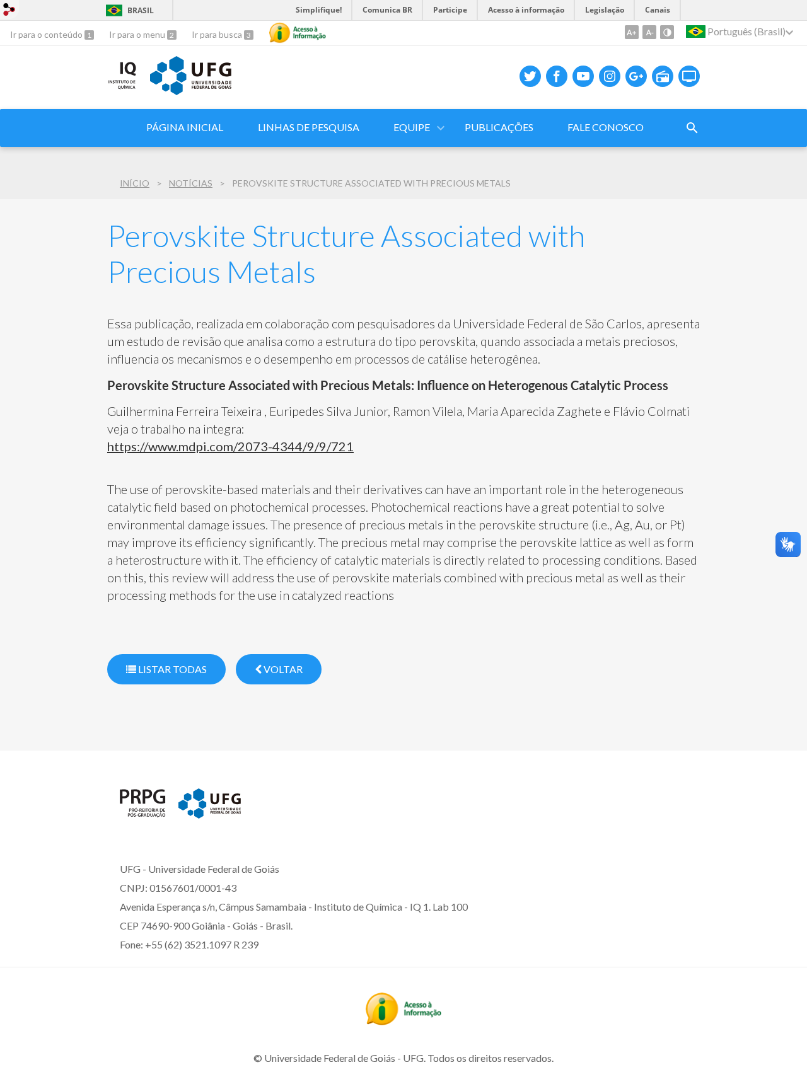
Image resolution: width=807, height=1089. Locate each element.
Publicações (499, 127)
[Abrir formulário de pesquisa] (692, 127)
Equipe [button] (411, 127)
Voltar (282, 669)
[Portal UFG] (190, 91)
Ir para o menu (138, 34)
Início (134, 183)
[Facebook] (556, 76)
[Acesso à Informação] (297, 32)
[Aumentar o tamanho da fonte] (632, 32)
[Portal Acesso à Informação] (403, 1021)
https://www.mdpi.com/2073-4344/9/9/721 (230, 446)
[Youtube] (583, 76)
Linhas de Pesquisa (308, 127)
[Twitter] (530, 76)
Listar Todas (171, 669)
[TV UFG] (689, 76)
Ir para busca (218, 34)
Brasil (140, 10)
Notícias (190, 183)
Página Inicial (184, 127)
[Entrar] (9, 11)
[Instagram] (609, 76)
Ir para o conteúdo (47, 34)
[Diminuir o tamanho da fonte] (649, 32)
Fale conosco (605, 127)
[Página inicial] (143, 814)
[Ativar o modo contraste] (667, 32)
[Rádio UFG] (662, 76)
